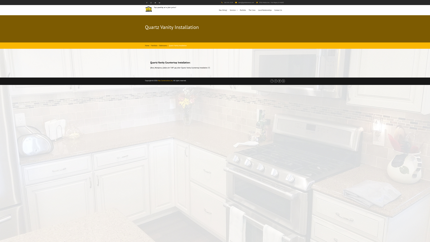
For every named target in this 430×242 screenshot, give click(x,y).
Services (233, 10)
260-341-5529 (228, 2)
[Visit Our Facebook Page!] (146, 2)
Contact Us (278, 10)
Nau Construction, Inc (165, 81)
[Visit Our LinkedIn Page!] (159, 2)
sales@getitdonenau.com (246, 2)
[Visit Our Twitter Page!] (155, 2)
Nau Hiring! (223, 10)
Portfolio (243, 10)
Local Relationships (265, 10)
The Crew (252, 10)
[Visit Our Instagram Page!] (151, 2)
